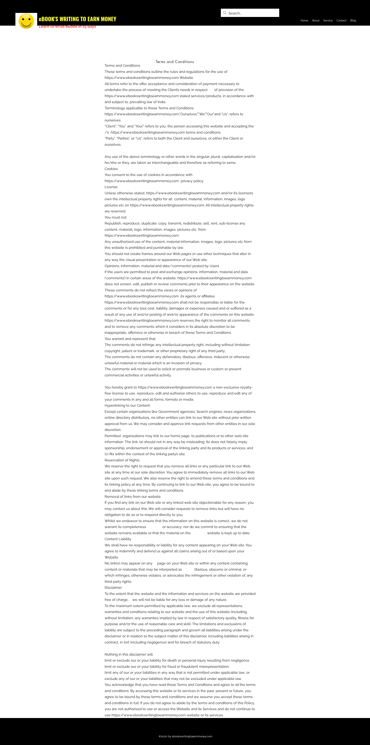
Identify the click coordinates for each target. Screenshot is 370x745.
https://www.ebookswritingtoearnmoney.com (142, 78)
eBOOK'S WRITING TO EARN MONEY (77, 18)
